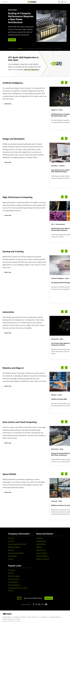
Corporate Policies (54, 617)
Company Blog (41, 541)
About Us (11, 538)
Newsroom (39, 538)
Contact (17, 619)
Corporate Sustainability (16, 553)
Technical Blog (41, 544)
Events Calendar (41, 553)
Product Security (8, 619)
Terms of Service (32, 617)
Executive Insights (14, 576)
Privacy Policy (7, 617)
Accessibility (43, 617)
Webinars (39, 547)
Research (11, 550)
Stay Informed (41, 550)
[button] (59, 2)
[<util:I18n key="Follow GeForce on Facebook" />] (33, 604)
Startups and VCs (13, 579)
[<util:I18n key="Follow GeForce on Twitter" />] (43, 604)
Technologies (12, 556)
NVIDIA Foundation (14, 547)
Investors (11, 541)
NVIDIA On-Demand (42, 559)
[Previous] (62, 82)
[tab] (12, 48)
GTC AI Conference (42, 556)
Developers (11, 570)
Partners (11, 573)
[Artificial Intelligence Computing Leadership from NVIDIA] (31, 2)
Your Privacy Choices (19, 617)
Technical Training (14, 585)
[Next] (66, 82)
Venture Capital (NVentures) (17, 544)
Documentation (13, 582)
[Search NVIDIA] (6, 1)
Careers (10, 559)
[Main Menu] (4, 2)
